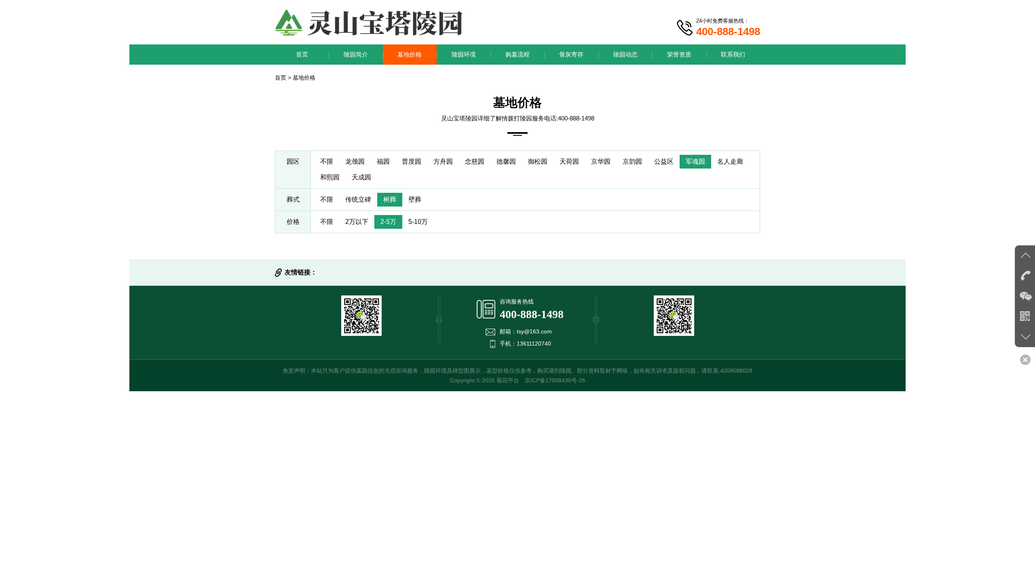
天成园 (361, 177)
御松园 (537, 161)
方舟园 (443, 161)
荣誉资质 (679, 54)
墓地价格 (409, 54)
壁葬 (414, 199)
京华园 (600, 161)
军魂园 (695, 161)
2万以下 (356, 221)
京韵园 (632, 161)
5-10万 (418, 221)
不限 (326, 161)
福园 (383, 161)
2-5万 (388, 221)
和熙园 (330, 177)
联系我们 (733, 54)
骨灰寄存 (571, 54)
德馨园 (506, 161)
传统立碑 (358, 199)
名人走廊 (730, 161)
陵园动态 (625, 54)
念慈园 (474, 161)
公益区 (664, 161)
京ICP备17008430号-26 (555, 380)
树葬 (389, 199)
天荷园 (569, 161)
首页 (302, 54)
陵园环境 (464, 54)
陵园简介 (356, 54)
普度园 (411, 161)
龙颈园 (355, 161)
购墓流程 (517, 54)
